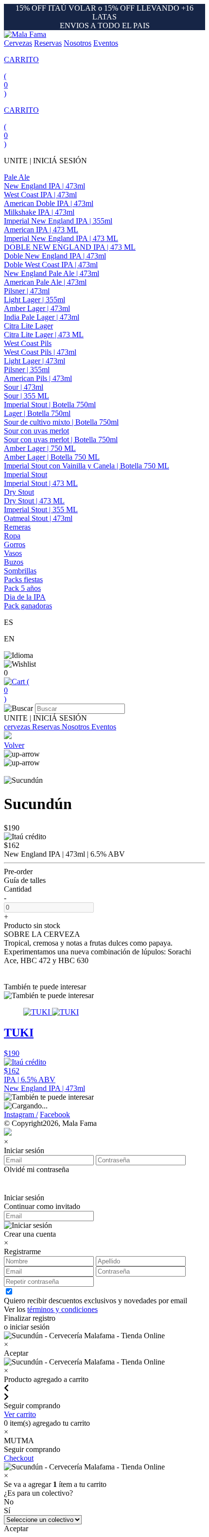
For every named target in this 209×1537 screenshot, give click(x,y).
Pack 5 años (22, 588)
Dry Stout (19, 492)
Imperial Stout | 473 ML (41, 483)
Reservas (48, 43)
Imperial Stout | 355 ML (41, 509)
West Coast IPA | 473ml (40, 194)
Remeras (17, 527)
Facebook (55, 1114)
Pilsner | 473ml (27, 291)
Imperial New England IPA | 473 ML (61, 238)
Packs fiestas (23, 579)
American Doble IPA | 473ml (48, 203)
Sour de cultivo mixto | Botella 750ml (61, 422)
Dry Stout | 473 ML (34, 501)
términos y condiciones (62, 1309)
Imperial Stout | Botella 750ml (50, 404)
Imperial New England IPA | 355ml (58, 221)
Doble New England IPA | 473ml (55, 256)
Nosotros (77, 43)
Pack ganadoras (28, 606)
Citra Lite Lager (28, 326)
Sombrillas (20, 571)
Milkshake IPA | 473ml (39, 212)
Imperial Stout (25, 474)
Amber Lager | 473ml (37, 308)
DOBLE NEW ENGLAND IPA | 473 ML (70, 247)
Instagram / (21, 1114)
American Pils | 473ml (38, 378)
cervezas (18, 727)
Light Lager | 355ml (34, 299)
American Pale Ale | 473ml (45, 282)
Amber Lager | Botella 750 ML (52, 457)
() (16, 690)
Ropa (12, 536)
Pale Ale (17, 177)
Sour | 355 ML (26, 396)
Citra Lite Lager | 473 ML (44, 334)
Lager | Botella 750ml (37, 413)
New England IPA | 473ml (44, 186)
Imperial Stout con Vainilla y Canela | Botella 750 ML (86, 466)
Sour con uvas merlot (36, 431)
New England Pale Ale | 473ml (51, 273)
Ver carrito (20, 1414)
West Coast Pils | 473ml (40, 352)
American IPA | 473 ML (41, 229)
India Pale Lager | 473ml (41, 317)
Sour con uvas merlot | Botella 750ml (61, 439)
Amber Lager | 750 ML (40, 448)
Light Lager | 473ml (34, 361)
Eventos (105, 43)
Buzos (13, 562)
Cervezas (18, 43)
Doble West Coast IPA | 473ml (51, 264)
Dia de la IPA (25, 597)
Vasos (13, 553)
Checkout (19, 1458)
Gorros (14, 544)
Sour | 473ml (23, 387)
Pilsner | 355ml (27, 369)
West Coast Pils (28, 343)
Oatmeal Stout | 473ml (38, 518)
